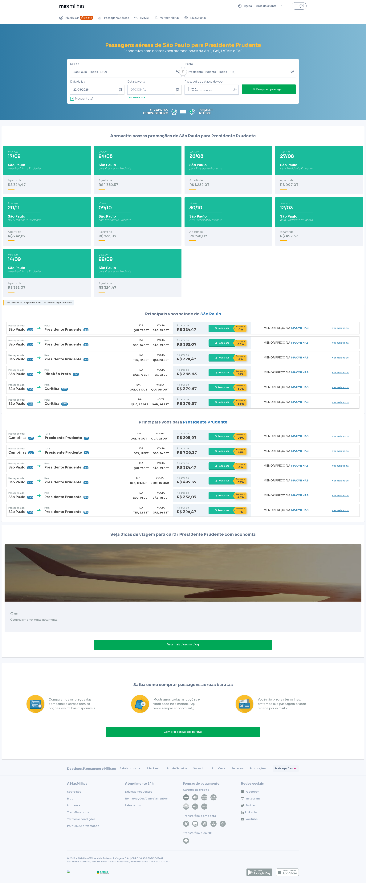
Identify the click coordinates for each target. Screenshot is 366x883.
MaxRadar (78, 17)
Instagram (253, 798)
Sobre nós (74, 791)
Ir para (189, 64)
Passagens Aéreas (116, 18)
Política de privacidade (83, 826)
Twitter (250, 805)
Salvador (199, 768)
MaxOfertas (198, 17)
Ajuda (248, 6)
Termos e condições (81, 819)
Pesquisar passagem (270, 89)
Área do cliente (266, 6)
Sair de (74, 64)
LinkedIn (251, 812)
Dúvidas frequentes (138, 791)
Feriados (237, 768)
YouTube (252, 819)
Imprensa (73, 805)
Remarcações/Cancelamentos (146, 798)
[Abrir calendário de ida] (121, 90)
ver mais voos (340, 328)
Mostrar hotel (84, 98)
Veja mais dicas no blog (183, 644)
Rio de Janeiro (177, 768)
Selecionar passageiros (212, 89)
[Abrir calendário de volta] (178, 90)
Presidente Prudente (205, 422)
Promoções (258, 768)
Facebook (252, 791)
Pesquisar (223, 328)
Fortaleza (218, 768)
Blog (70, 798)
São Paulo (210, 314)
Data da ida (77, 81)
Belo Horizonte (130, 768)
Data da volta (136, 81)
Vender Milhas (169, 17)
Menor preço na (286, 328)
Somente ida (137, 97)
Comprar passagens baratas (183, 732)
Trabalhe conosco (79, 812)
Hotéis (144, 18)
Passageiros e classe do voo (204, 81)
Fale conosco (134, 805)
